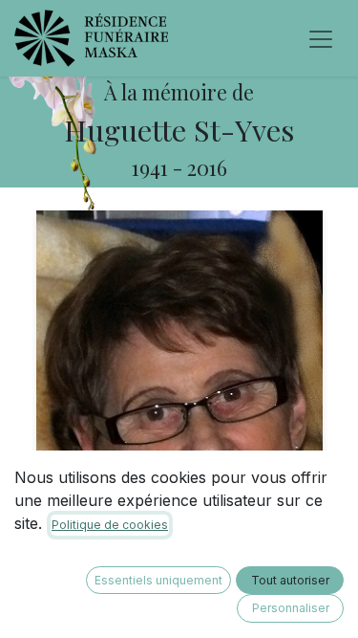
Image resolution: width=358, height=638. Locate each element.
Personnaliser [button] (290, 608)
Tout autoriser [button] (290, 580)
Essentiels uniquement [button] (158, 580)
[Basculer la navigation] (321, 38)
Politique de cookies (110, 524)
